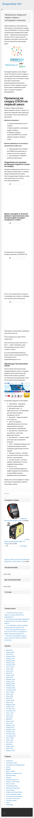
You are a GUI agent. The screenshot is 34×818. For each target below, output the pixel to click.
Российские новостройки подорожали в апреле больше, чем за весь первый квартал (16, 621)
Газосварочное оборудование (15, 765)
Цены (8, 802)
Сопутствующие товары (13, 794)
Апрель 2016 (10, 746)
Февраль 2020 (10, 656)
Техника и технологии (12, 798)
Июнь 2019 (9, 671)
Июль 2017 (9, 715)
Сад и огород (10, 790)
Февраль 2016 (10, 750)
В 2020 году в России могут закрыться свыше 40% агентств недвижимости (14, 615)
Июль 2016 (9, 740)
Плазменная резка (12, 786)
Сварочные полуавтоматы (14, 792)
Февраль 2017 (10, 725)
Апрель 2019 (10, 675)
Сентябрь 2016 (11, 736)
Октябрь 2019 (10, 665)
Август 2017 (10, 713)
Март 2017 (9, 723)
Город (8, 767)
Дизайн (8, 769)
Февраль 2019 (10, 679)
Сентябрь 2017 (11, 711)
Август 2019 (10, 667)
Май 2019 (9, 673)
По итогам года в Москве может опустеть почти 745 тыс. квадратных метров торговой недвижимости (15, 632)
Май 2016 (9, 744)
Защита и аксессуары (13, 781)
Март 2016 (9, 748)
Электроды (9, 804)
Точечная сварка (11, 800)
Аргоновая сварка (11, 763)
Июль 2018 (9, 694)
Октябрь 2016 (10, 734)
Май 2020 (9, 650)
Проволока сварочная (13, 788)
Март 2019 (9, 677)
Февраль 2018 (10, 704)
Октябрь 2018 (10, 688)
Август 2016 (10, 738)
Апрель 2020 (10, 652)
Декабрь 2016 (10, 729)
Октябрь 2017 (10, 708)
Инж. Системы (10, 784)
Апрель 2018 (10, 700)
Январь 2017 (10, 727)
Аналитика (9, 760)
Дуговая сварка (11, 775)
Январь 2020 (10, 658)
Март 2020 (9, 654)
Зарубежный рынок (12, 779)
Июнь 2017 (9, 717)
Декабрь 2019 (10, 660)
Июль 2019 (9, 669)
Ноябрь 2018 (10, 685)
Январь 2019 (10, 681)
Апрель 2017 (10, 721)
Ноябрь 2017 (10, 706)
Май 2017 (9, 719)
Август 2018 (10, 692)
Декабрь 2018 (10, 683)
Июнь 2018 (9, 696)
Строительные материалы (14, 796)
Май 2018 (9, 698)
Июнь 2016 (9, 742)
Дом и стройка (10, 771)
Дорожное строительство (14, 773)
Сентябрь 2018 (11, 690)
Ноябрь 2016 (10, 732)
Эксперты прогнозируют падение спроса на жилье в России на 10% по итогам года (15, 638)
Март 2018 (9, 702)
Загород (8, 777)
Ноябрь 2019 (10, 663)
